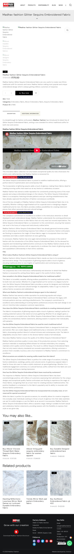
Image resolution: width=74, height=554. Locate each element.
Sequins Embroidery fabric (53, 102)
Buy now (25, 93)
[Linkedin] (34, 544)
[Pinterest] (46, 541)
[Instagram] (38, 541)
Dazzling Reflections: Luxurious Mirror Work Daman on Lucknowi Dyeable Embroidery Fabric (12, 503)
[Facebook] (34, 541)
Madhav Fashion (39, 120)
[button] (67, 30)
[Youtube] (51, 541)
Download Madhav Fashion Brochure (16, 536)
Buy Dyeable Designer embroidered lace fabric (59, 451)
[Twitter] (42, 541)
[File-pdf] (16, 532)
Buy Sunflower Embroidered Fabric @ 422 (60, 501)
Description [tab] (11, 113)
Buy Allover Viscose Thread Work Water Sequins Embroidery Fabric (12, 452)
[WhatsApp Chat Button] (69, 543)
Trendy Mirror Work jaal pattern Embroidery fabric (36, 501)
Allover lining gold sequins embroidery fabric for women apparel (35, 452)
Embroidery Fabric (17, 102)
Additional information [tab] (30, 113)
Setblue (68, 552)
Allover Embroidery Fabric (34, 102)
